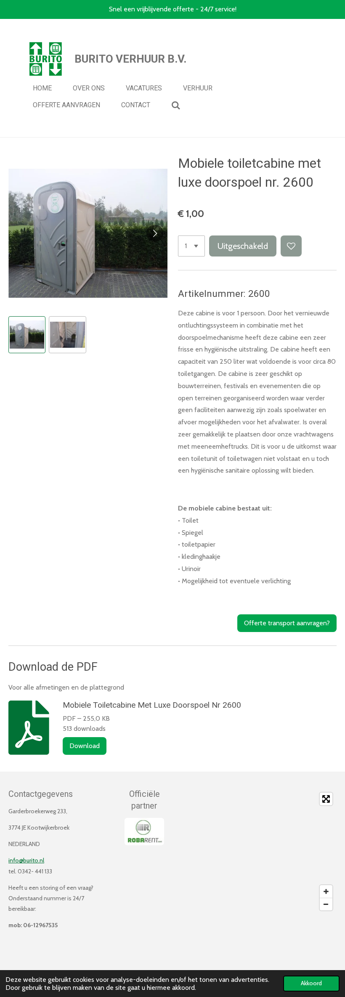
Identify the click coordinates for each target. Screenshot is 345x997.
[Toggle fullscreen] (326, 799)
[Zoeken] (176, 105)
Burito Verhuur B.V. (130, 59)
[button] (26, 334)
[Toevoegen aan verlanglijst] (291, 246)
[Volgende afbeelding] (154, 233)
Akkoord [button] (311, 983)
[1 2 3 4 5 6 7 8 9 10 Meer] (191, 246)
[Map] (257, 851)
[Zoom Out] (326, 904)
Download (84, 746)
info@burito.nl (26, 860)
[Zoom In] (326, 891)
